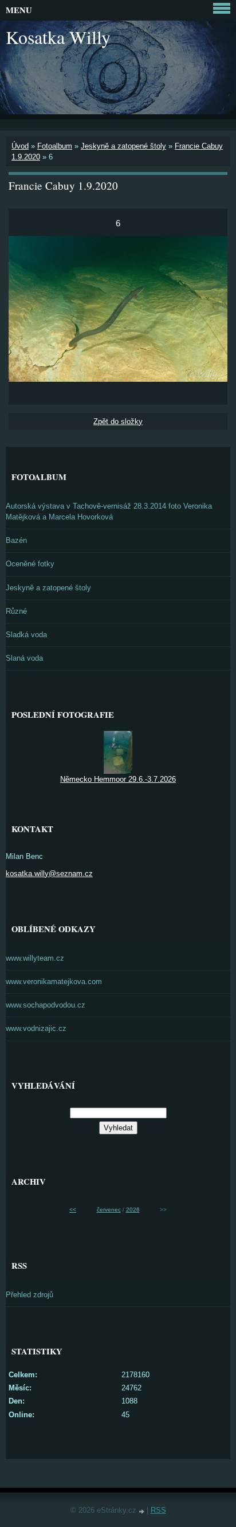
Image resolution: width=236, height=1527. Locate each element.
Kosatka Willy (58, 37)
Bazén (16, 540)
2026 (133, 1209)
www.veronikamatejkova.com (54, 981)
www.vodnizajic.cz (36, 1028)
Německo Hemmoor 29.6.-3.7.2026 (118, 779)
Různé (16, 611)
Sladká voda (26, 634)
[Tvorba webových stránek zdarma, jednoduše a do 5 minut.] (143, 1511)
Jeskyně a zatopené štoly (123, 146)
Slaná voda (24, 658)
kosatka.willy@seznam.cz (49, 873)
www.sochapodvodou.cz (45, 1005)
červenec (109, 1209)
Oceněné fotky (30, 563)
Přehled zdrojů (29, 1294)
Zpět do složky (118, 421)
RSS (158, 1510)
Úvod (20, 146)
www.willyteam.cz (35, 958)
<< (72, 1209)
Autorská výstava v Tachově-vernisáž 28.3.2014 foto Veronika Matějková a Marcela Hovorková (109, 511)
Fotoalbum (54, 146)
